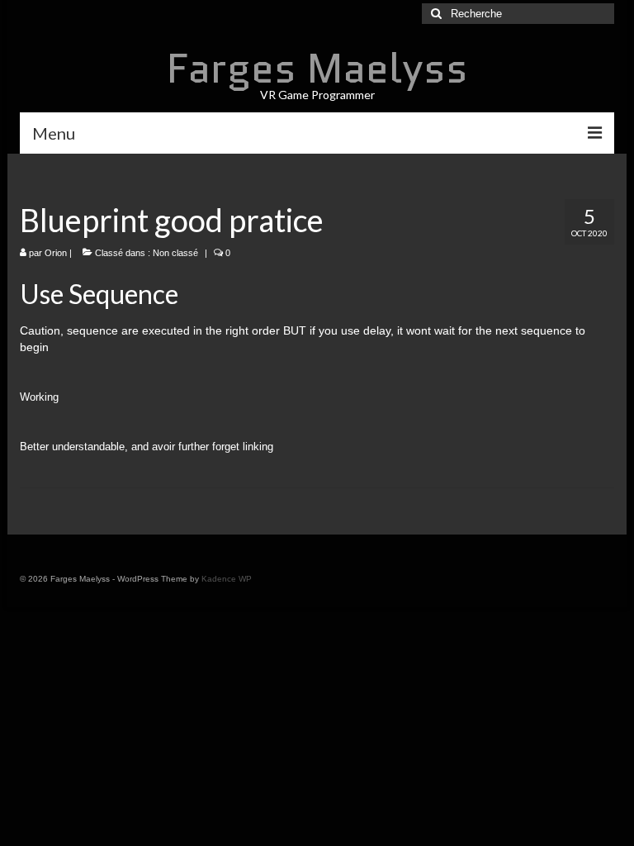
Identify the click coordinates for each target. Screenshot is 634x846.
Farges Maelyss (317, 68)
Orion (56, 253)
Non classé (175, 253)
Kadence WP (226, 578)
